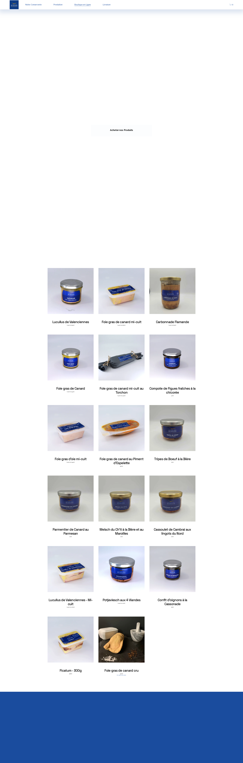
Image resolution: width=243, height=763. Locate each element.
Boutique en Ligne (82, 5)
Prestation (57, 5)
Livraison (107, 5)
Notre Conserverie (33, 5)
